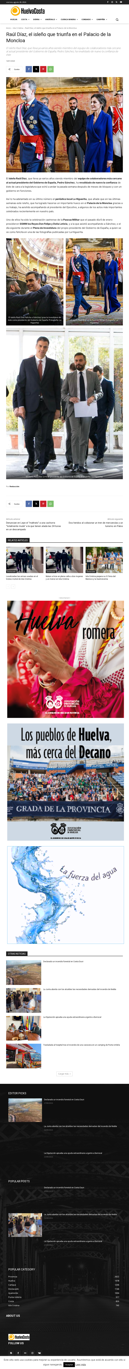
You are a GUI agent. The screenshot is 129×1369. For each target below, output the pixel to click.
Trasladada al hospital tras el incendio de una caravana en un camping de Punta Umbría (81, 1045)
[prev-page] (8, 587)
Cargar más (63, 1073)
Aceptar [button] (69, 1364)
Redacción (14, 486)
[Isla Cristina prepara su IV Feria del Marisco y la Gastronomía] (104, 560)
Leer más (81, 1364)
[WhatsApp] (50, 69)
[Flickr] (25, 1353)
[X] (116, 2)
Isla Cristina (18, 28)
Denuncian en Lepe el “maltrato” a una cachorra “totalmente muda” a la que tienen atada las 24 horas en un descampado (33, 526)
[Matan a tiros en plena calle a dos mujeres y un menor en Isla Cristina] (64, 560)
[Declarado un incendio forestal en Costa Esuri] (23, 972)
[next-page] (13, 587)
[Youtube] (121, 2)
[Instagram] (112, 2)
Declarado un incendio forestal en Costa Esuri (63, 961)
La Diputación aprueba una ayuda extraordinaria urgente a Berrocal (72, 1017)
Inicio (8, 28)
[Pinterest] (43, 69)
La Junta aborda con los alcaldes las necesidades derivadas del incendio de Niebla (79, 989)
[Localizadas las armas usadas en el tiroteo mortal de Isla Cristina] (24, 560)
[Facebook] (108, 2)
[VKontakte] (39, 1353)
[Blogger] (11, 1353)
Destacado (11, 572)
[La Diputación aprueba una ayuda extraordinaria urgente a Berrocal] (23, 1028)
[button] (117, 19)
